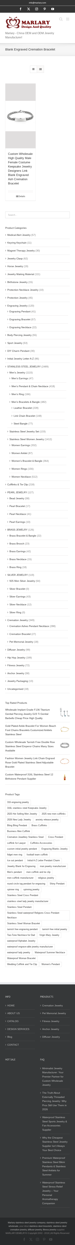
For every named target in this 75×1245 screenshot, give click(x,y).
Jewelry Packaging (17, 681)
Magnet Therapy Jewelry (21, 250)
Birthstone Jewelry (17, 282)
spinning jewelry (31, 889)
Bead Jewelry (16, 498)
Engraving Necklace (20, 327)
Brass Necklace (18, 559)
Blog (9, 1036)
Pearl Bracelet (17, 506)
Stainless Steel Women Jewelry (26, 439)
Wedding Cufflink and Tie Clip (22, 964)
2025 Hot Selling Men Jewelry (22, 814)
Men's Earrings (20, 378)
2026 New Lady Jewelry (19, 819)
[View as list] (40, 69)
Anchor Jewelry (15, 673)
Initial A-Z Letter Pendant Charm (43, 860)
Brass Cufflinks (39, 825)
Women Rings (19, 468)
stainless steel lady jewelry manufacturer (27, 901)
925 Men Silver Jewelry (22, 580)
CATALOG (13, 1021)
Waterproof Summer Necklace (50, 952)
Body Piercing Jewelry (19, 335)
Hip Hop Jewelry (16, 657)
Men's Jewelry (17, 372)
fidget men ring (14, 854)
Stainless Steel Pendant (19, 907)
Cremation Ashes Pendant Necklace (29, 626)
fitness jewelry (49, 1229)
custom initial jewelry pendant (22, 849)
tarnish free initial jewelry (54, 929)
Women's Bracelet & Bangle (27, 460)
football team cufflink (37, 854)
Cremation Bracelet (20, 634)
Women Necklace (21, 476)
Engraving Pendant (20, 311)
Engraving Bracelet (19, 319)
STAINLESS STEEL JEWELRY (24, 366)
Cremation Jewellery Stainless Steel (25, 837)
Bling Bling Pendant (17, 825)
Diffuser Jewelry (16, 649)
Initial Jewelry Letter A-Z (20, 358)
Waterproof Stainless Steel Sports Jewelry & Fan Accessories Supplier (54, 1123)
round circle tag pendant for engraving (26, 883)
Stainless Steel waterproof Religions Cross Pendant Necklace (33, 915)
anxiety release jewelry (47, 819)
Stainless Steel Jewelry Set (24, 431)
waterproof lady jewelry (18, 952)
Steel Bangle (21, 423)
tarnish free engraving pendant (22, 929)
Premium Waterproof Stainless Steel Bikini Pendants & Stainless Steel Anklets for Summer (54, 1166)
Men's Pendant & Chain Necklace (30, 386)
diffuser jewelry (35, 1229)
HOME (11, 1005)
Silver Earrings (17, 596)
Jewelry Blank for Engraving (21, 866)
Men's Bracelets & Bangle (26, 402)
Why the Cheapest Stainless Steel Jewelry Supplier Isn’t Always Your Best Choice (55, 1144)
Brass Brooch (16, 543)
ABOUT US (13, 1013)
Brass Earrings (17, 551)
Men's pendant (14, 872)
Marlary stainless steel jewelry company (26, 1222)
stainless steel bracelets (40, 1226)
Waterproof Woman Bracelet (21, 958)
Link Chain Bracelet (24, 415)
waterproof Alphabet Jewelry (21, 941)
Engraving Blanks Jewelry (55, 849)
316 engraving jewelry (18, 802)
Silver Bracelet (17, 588)
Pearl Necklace (17, 514)
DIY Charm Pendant (18, 350)
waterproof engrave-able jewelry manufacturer (30, 946)
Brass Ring (15, 567)
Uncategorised (15, 689)
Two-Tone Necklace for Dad (21, 935)
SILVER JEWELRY (17, 574)
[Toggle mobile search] (61, 19)
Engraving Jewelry (17, 305)
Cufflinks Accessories (41, 843)
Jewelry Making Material (20, 274)
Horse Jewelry (15, 266)
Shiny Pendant (57, 883)
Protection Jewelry (17, 297)
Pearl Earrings (17, 522)
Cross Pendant (55, 837)
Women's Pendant (51, 964)
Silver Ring (15, 612)
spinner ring (13, 889)
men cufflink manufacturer (20, 878)
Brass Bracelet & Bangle (22, 535)
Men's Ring (18, 394)
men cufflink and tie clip (38, 872)
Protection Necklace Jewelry (22, 289)
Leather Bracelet (23, 407)
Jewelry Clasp (15, 258)
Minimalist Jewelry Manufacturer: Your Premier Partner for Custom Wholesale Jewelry (52, 1076)
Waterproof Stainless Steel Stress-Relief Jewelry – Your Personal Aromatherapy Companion (53, 1193)
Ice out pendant (15, 860)
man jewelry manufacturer (53, 866)
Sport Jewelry (14, 343)
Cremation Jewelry (17, 620)
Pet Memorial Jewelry (21, 641)
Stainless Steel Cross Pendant (22, 895)
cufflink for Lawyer (16, 843)
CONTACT (13, 1044)
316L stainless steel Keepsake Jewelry (27, 808)
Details (21, 196)
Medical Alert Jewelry (19, 235)
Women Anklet (19, 453)
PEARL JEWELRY (17, 492)
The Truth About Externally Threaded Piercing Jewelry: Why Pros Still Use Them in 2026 (54, 1101)
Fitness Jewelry (15, 665)
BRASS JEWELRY (17, 529)
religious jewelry (46, 878)
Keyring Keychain (17, 242)
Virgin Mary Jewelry (49, 935)
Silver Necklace (17, 604)
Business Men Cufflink (18, 831)
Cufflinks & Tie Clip (17, 484)
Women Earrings (21, 445)
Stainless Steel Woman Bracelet (23, 923)
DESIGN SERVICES (18, 1029)
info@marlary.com (37, 3)
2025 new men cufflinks (54, 814)
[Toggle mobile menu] (68, 19)
